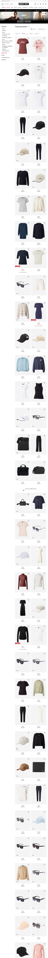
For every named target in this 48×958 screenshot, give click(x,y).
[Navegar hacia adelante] (43, 7)
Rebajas (24, 33)
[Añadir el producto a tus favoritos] (28, 38)
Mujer (3, 3)
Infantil (11, 3)
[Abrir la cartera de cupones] (35, 4)
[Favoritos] (43, 4)
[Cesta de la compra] (45, 4)
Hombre (7, 3)
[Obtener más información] (23, 61)
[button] (33, 29)
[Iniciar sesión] (38, 4)
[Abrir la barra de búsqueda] (45, 7)
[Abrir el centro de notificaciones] (40, 4)
